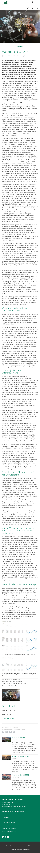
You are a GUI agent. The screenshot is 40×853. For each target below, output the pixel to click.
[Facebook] (3, 837)
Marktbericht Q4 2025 (20, 775)
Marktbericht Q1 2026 (20, 756)
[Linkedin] (8, 837)
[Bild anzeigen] (20, 637)
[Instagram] (5, 837)
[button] (3, 732)
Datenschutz (24, 846)
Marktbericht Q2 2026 (20, 738)
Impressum (16, 846)
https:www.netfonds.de (9, 685)
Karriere (31, 846)
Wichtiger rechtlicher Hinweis (11, 679)
